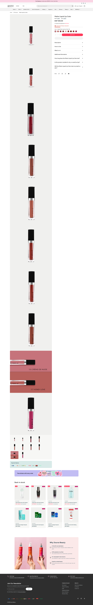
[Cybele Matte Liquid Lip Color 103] (68, 31)
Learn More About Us (34, 576)
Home (11, 12)
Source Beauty (13, 602)
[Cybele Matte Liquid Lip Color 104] (71, 31)
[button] (69, 38)
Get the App (12, 576)
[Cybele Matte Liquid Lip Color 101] (63, 31)
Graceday (17, 523)
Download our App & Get (17, 577)
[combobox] (55, 6)
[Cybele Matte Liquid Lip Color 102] (66, 31)
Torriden (66, 501)
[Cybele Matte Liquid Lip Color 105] (76, 31)
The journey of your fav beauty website (37, 577)
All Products (16, 12)
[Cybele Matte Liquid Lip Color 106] (55, 31)
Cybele (58, 18)
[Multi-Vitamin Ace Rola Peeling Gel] (71, 514)
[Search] (72, 6)
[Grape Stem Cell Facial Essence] (38, 492)
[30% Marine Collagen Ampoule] (22, 514)
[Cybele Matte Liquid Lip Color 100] (60, 31)
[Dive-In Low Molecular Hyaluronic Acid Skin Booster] (71, 492)
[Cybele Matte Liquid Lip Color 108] (73, 31)
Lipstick (64, 18)
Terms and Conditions (21, 591)
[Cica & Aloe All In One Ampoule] (38, 514)
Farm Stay (34, 501)
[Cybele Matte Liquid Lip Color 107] (58, 31)
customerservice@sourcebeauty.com (77, 577)
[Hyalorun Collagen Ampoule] (54, 514)
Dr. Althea (17, 501)
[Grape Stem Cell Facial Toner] (54, 492)
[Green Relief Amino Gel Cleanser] (22, 492)
